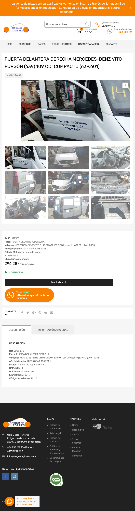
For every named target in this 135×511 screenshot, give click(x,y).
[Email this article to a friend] (51, 313)
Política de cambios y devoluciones (57, 450)
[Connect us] (5, 476)
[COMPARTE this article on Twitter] (27, 313)
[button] (125, 85)
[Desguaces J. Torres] (16, 28)
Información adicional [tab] (53, 329)
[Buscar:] (67, 24)
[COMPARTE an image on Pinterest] (39, 313)
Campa (41, 44)
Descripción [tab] (17, 329)
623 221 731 (125, 32)
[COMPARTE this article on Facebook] (21, 313)
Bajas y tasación (88, 44)
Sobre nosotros (62, 44)
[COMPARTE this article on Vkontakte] (45, 313)
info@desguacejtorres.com (21, 456)
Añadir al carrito (59, 282)
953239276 (108, 25)
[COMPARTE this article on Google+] (33, 313)
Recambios (25, 44)
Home (9, 44)
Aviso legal (55, 433)
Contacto (111, 44)
